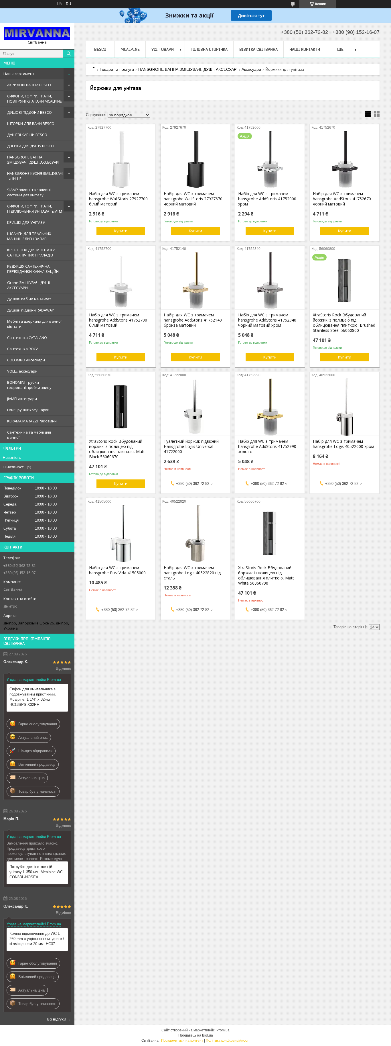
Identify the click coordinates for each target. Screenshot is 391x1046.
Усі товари (162, 49)
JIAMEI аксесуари (22, 398)
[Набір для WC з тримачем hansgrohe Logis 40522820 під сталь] (195, 533)
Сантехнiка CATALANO (27, 337)
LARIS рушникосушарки (28, 409)
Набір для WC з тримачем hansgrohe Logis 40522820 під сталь (192, 573)
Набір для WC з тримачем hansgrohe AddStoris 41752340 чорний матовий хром (267, 320)
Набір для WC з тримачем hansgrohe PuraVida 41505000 (117, 570)
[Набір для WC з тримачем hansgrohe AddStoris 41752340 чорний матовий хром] (270, 280)
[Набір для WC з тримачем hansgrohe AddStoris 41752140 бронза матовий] (195, 280)
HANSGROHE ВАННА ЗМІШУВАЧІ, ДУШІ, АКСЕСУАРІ (33, 159)
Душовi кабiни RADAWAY (29, 298)
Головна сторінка (209, 49)
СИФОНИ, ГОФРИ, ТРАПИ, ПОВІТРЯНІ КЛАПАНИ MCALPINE (34, 98)
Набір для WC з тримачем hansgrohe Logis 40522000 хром (343, 444)
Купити (120, 230)
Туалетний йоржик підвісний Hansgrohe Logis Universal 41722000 (191, 446)
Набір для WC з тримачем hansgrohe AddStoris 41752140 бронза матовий (193, 320)
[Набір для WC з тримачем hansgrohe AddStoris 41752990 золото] (270, 407)
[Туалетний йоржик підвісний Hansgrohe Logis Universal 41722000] (195, 407)
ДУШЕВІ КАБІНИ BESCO (27, 134)
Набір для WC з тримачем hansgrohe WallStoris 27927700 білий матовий (118, 199)
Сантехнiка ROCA (22, 348)
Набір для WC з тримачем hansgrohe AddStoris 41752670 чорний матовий (342, 199)
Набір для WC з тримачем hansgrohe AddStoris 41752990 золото (267, 446)
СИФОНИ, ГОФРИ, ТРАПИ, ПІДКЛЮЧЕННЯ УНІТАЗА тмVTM (34, 208)
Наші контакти (304, 49)
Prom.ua (223, 1030)
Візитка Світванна (258, 49)
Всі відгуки (56, 1019)
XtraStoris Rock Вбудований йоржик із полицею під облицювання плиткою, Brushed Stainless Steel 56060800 (344, 322)
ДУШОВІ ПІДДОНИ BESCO (29, 112)
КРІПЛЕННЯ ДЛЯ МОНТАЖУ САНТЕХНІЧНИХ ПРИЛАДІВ (31, 252)
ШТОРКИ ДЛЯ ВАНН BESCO (30, 123)
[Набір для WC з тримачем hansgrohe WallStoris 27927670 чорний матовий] (195, 159)
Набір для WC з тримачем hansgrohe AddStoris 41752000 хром (267, 199)
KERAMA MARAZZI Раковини (32, 421)
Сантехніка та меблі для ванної (29, 435)
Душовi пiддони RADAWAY (30, 310)
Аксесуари (251, 69)
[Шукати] (68, 53)
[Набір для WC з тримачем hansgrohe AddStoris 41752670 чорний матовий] (344, 159)
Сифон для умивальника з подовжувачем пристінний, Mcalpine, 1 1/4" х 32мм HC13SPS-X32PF (32, 697)
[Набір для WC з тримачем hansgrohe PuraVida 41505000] (120, 533)
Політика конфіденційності (228, 1041)
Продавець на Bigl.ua (195, 1035)
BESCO (100, 49)
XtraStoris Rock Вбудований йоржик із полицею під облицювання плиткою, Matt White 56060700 (266, 575)
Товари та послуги (117, 69)
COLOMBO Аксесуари (26, 360)
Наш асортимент (18, 73)
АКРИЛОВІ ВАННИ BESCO (29, 84)
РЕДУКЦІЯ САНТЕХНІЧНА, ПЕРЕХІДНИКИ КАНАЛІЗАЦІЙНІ (33, 269)
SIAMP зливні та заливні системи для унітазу (29, 192)
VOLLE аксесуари (22, 371)
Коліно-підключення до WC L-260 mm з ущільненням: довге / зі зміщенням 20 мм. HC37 (36, 938)
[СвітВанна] (37, 33)
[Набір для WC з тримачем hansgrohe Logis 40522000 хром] (344, 407)
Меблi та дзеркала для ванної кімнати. (34, 324)
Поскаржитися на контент (182, 1041)
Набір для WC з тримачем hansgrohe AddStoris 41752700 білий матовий (118, 320)
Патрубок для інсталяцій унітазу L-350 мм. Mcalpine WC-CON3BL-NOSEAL (36, 872)
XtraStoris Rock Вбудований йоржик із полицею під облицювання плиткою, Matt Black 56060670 (117, 449)
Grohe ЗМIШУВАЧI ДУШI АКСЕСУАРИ (28, 285)
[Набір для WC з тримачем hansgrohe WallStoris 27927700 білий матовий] (120, 159)
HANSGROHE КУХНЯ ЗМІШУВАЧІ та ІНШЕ (35, 176)
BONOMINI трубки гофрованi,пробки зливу (29, 385)
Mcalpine (130, 49)
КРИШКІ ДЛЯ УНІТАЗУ (26, 222)
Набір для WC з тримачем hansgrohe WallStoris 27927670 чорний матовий (193, 199)
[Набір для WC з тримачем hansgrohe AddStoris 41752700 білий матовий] (120, 280)
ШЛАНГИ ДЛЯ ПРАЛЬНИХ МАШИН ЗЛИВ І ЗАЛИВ (29, 236)
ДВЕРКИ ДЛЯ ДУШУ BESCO (30, 145)
